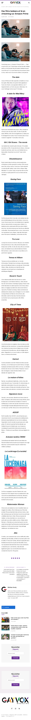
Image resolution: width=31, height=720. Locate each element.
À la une (5, 613)
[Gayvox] (15, 2)
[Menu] (2, 2)
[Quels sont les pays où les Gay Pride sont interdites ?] (5, 619)
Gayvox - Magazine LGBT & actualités (13, 714)
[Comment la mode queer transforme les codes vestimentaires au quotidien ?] (5, 636)
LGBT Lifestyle (8, 6)
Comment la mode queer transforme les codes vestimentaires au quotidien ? (20, 636)
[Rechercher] (29, 2)
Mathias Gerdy (12, 587)
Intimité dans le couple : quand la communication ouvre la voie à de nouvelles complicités (19, 627)
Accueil (3, 6)
